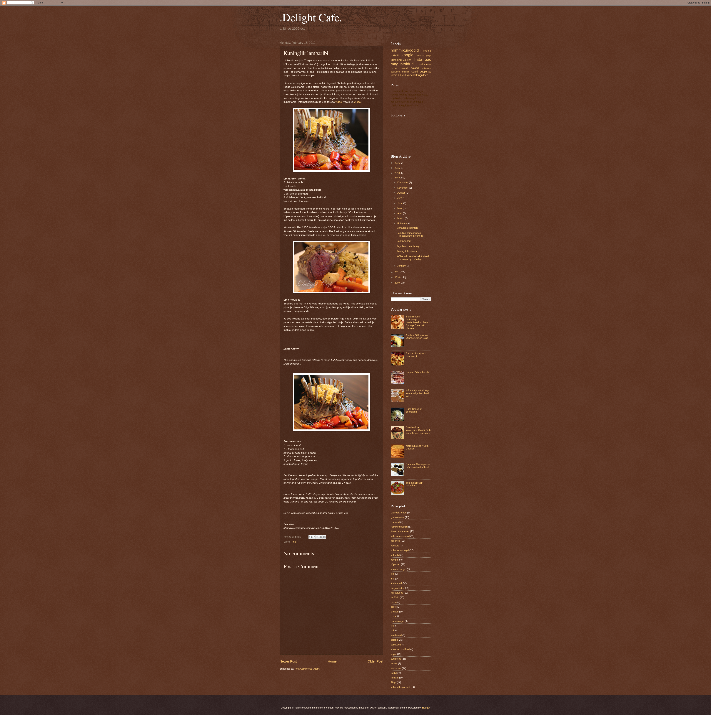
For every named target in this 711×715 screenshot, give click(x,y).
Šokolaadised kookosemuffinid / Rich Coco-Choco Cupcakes (418, 430)
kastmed (395, 540)
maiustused (425, 64)
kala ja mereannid (400, 536)
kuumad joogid (424, 56)
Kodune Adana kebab (417, 372)
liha (294, 541)
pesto (394, 606)
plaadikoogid (397, 621)
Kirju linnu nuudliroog (408, 246)
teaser (394, 663)
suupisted (425, 71)
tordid (394, 75)
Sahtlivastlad (403, 241)
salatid (415, 68)
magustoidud (402, 64)
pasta (394, 68)
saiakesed (396, 635)
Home (332, 661)
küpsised (396, 59)
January (402, 265)
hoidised (395, 522)
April (400, 213)
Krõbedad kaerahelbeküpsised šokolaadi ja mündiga (413, 258)
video (339, 102)
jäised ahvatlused (400, 531)
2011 (397, 272)
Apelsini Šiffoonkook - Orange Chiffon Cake (417, 336)
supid (414, 71)
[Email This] (310, 537)
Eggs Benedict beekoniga (414, 410)
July (400, 198)
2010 (397, 277)
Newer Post (288, 661)
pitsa (393, 616)
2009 (397, 282)
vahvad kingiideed (417, 75)
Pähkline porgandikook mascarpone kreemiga (410, 234)
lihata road (422, 59)
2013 (397, 173)
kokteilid (395, 55)
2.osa (357, 102)
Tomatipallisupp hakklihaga (414, 484)
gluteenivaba (397, 517)
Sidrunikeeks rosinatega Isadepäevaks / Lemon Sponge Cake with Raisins (418, 322)
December (403, 182)
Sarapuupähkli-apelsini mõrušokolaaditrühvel (418, 465)
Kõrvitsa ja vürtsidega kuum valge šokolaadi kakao (417, 393)
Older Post (375, 661)
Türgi (393, 682)
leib (404, 60)
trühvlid (402, 75)
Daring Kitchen (398, 512)
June (400, 203)
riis (392, 625)
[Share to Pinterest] (324, 537)
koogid (407, 55)
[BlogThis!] (314, 537)
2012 (397, 178)
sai (392, 630)
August (401, 192)
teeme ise (396, 668)
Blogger (426, 707)
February (402, 223)
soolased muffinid (400, 72)
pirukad (404, 68)
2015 (397, 168)
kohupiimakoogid (400, 550)
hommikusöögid (405, 50)
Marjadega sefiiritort (407, 227)
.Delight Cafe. (311, 17)
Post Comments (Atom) (307, 668)
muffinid (395, 597)
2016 (397, 163)
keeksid (427, 50)
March (401, 218)
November (403, 187)
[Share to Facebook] (321, 537)
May (400, 208)
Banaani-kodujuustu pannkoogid (416, 355)
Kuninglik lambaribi (407, 251)
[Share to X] (317, 537)
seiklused (426, 68)
